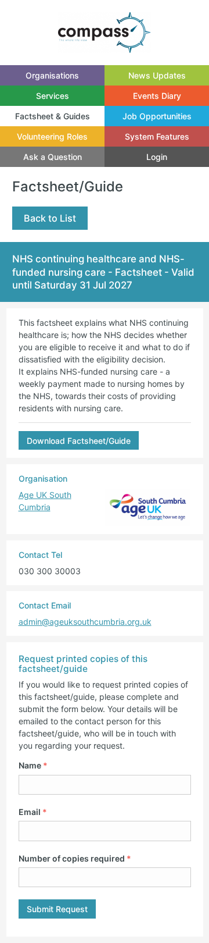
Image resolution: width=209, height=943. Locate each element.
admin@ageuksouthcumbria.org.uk (85, 622)
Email (33, 812)
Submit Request (57, 909)
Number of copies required (75, 858)
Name (33, 765)
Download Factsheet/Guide (79, 441)
